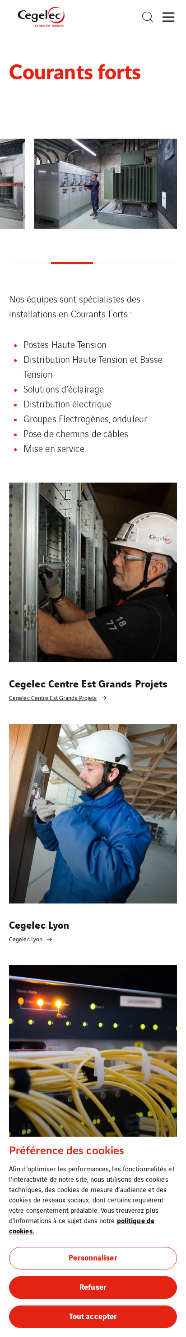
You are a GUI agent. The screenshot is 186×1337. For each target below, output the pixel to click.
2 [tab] (72, 263)
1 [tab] (30, 263)
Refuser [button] (93, 1286)
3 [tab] (114, 263)
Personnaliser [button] (93, 1257)
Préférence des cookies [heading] (66, 1151)
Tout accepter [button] (93, 1315)
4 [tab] (156, 263)
